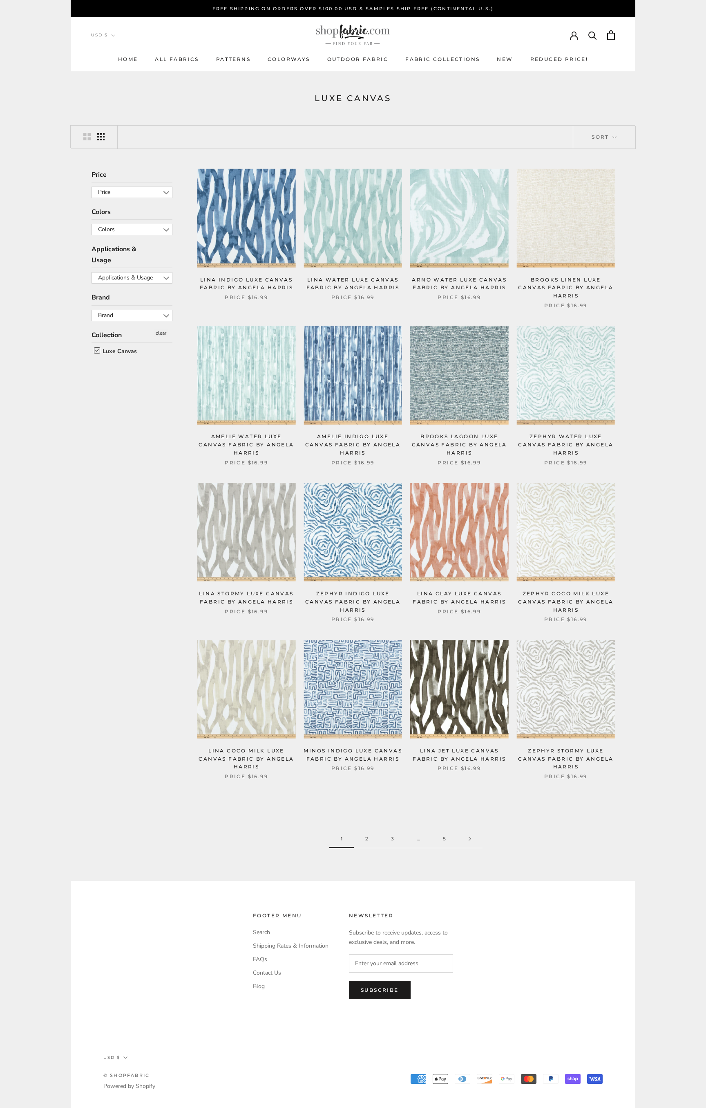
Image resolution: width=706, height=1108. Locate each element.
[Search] (592, 35)
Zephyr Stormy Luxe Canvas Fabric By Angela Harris (565, 759)
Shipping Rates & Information (290, 946)
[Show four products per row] (101, 136)
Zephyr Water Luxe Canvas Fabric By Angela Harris (565, 444)
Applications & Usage (114, 255)
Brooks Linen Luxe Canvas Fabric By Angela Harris (565, 288)
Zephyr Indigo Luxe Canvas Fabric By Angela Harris (352, 601)
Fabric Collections (442, 59)
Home (128, 59)
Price (99, 174)
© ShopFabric (126, 1075)
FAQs (260, 959)
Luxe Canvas (119, 351)
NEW (505, 59)
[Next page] (470, 839)
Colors (101, 211)
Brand (101, 297)
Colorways (289, 59)
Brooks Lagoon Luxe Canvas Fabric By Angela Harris (459, 444)
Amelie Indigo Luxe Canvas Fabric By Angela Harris (352, 444)
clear (161, 333)
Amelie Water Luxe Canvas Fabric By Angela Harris (246, 444)
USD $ (99, 35)
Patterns (233, 59)
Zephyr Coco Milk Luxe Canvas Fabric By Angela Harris (565, 601)
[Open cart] (611, 35)
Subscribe (380, 990)
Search (261, 932)
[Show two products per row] (87, 136)
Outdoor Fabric (358, 59)
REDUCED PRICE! (559, 59)
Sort (601, 137)
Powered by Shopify (129, 1086)
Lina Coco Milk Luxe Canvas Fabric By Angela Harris (246, 759)
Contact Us (267, 973)
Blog (259, 986)
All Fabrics (177, 59)
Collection (107, 335)
